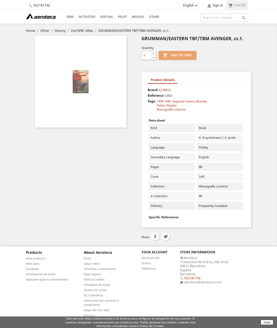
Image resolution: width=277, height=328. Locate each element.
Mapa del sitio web (97, 310)
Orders (146, 263)
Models (138, 17)
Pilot (122, 17)
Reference (156, 96)
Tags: (152, 101)
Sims (70, 17)
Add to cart (177, 55)
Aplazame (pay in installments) (47, 279)
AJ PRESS (164, 90)
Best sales (33, 264)
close (267, 322)
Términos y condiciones (100, 269)
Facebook (32, 269)
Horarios (89, 315)
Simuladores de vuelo (40, 274)
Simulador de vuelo (97, 285)
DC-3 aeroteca (93, 295)
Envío (87, 258)
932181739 (41, 5)
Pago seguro (92, 274)
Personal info (150, 258)
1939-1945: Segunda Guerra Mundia (182, 101)
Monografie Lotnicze (171, 109)
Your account (154, 252)
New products (35, 258)
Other (154, 17)
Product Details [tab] (162, 80)
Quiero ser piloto (95, 290)
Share (155, 236)
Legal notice (92, 264)
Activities (87, 17)
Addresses (149, 268)
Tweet (166, 236)
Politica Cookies (94, 279)
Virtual (106, 17)
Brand (153, 90)
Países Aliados (167, 105)
